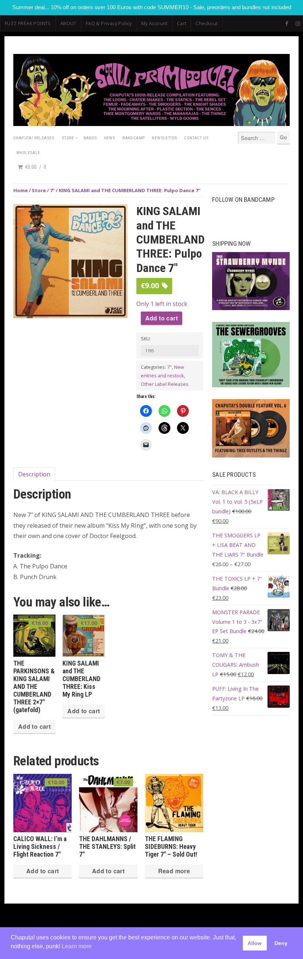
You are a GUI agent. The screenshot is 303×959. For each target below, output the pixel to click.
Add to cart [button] (34, 726)
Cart (182, 23)
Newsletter (164, 137)
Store (68, 137)
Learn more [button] (77, 946)
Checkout (206, 23)
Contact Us (196, 137)
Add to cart (161, 318)
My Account (154, 23)
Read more (174, 871)
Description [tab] (34, 474)
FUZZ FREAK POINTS (28, 23)
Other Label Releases (164, 384)
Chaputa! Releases (34, 137)
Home (20, 190)
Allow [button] (255, 943)
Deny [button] (281, 943)
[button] (119, 213)
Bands (90, 137)
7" (52, 190)
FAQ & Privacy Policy (109, 23)
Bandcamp (133, 137)
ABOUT (68, 23)
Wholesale (28, 152)
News (110, 137)
